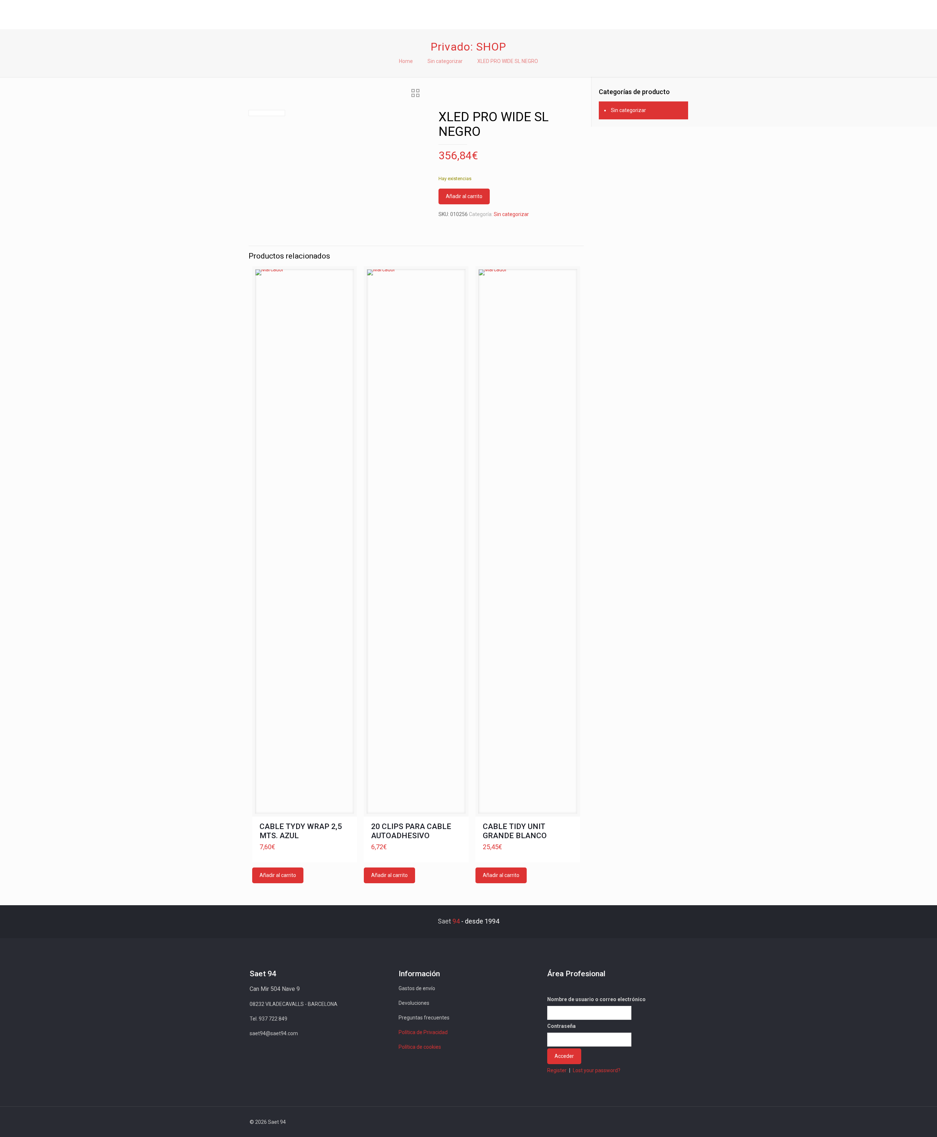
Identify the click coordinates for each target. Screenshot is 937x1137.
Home (406, 61)
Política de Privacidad (423, 1032)
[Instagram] (661, 1122)
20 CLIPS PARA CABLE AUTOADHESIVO (411, 831)
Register (557, 1070)
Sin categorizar (445, 61)
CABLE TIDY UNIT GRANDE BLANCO (515, 831)
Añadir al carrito (464, 196)
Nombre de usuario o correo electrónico (596, 999)
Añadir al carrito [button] (278, 875)
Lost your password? (596, 1070)
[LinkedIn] (651, 1122)
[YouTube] (641, 1122)
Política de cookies (420, 1047)
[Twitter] (631, 1122)
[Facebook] (621, 1122)
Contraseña (561, 1026)
